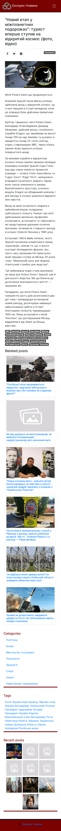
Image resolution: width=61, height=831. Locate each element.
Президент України (16, 713)
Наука (10, 677)
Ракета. (23, 720)
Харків (42, 724)
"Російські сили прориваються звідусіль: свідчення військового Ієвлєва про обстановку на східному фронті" (28, 389)
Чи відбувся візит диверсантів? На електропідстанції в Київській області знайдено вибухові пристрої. (29, 577)
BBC (8, 331)
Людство (29, 334)
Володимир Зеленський (30, 705)
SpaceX (25, 331)
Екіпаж (39, 334)
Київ (24, 702)
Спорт (10, 671)
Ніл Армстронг (13, 344)
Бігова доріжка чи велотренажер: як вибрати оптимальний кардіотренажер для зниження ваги (29, 437)
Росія (8, 702)
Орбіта (9, 341)
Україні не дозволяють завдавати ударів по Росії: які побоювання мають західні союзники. (30, 618)
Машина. (34, 720)
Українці (33, 702)
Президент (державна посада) (24, 709)
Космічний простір (14, 334)
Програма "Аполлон (38, 344)
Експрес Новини (24, 5)
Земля (48, 334)
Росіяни (50, 705)
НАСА (24, 344)
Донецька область (25, 724)
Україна (16, 702)
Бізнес (10, 646)
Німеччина (11, 720)
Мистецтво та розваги (20, 652)
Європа (33, 713)
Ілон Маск (35, 331)
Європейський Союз (17, 717)
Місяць (45, 331)
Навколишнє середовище (22, 683)
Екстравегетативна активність (32, 338)
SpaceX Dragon (21, 341)
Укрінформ (11, 728)
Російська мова (28, 728)
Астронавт (11, 338)
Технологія (50, 52)
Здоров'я (11, 664)
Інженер (15, 331)
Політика (11, 639)
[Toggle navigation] (54, 6)
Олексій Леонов (37, 341)
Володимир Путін (42, 717)
